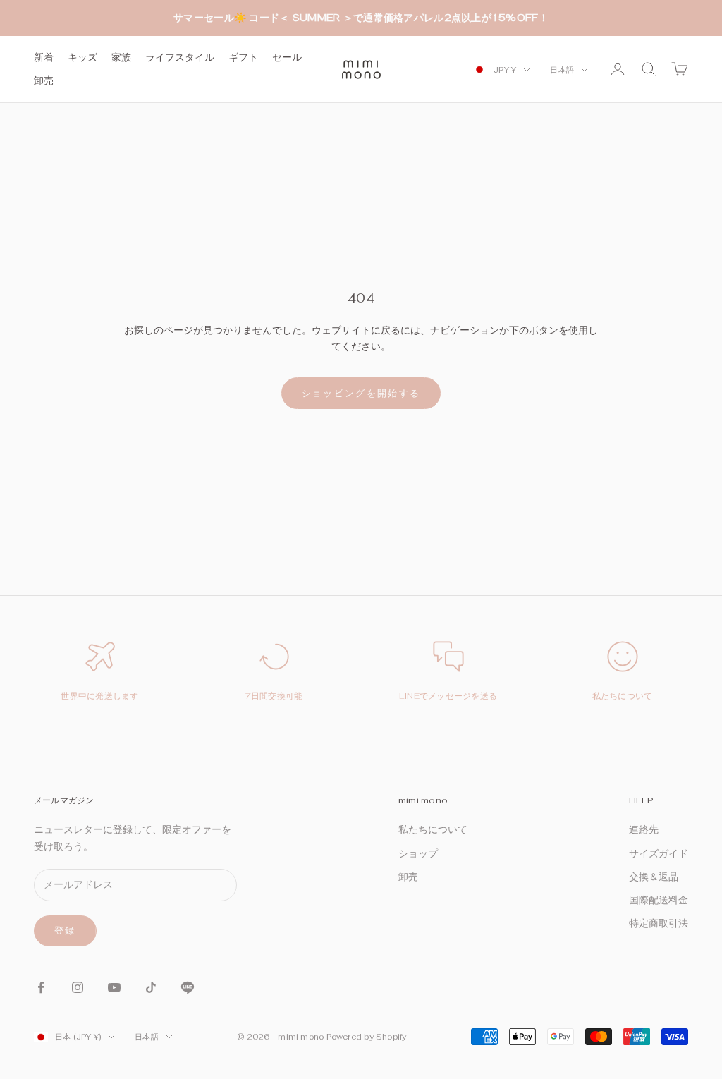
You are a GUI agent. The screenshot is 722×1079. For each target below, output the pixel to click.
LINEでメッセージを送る (448, 696)
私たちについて (622, 696)
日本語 (562, 70)
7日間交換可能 (274, 696)
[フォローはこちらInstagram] (78, 987)
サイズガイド (658, 853)
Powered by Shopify (366, 1037)
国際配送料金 (658, 900)
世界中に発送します (99, 696)
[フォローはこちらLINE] (187, 987)
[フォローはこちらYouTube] (114, 987)
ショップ (418, 853)
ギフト (243, 57)
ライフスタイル (179, 57)
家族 (121, 57)
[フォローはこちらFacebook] (41, 987)
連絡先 (644, 829)
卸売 (44, 80)
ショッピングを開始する (361, 393)
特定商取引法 (658, 923)
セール (287, 57)
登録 (65, 931)
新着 (44, 57)
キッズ (82, 57)
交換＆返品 (653, 877)
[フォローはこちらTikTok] (151, 987)
